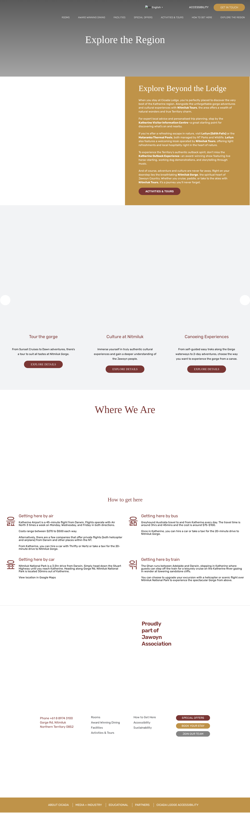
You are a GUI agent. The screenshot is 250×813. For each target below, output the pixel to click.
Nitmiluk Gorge (188, 174)
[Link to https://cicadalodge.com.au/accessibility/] (185, 7)
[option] (43, 306)
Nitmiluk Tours (187, 107)
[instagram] (174, 6)
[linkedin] (53, 732)
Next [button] (244, 299)
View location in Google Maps (37, 577)
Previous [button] (4, 299)
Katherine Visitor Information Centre (163, 122)
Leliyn (229, 137)
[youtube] (59, 732)
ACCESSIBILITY (199, 7)
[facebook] (168, 6)
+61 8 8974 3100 (61, 718)
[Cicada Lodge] (21, 4)
